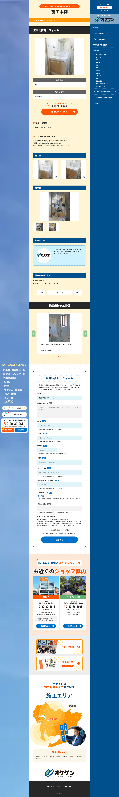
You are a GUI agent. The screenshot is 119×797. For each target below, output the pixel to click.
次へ (77, 293)
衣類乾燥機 (99, 81)
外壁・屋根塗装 (100, 84)
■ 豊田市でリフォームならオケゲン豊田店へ (46, 283)
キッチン (98, 57)
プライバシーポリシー (53, 786)
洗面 (97, 65)
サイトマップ (68, 786)
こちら (64, 533)
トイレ (98, 62)
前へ (42, 293)
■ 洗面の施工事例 (38, 281)
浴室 (97, 60)
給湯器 (98, 70)
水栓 (97, 78)
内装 (97, 68)
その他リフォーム (101, 86)
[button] (33, 334)
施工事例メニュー (101, 54)
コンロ (98, 73)
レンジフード (100, 76)
